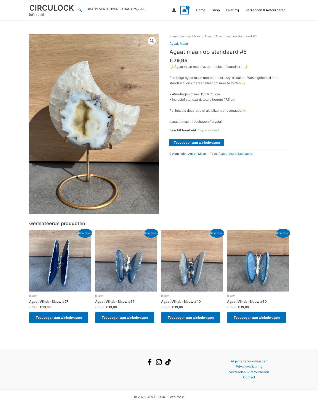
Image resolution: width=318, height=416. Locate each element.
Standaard (245, 153)
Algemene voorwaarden (249, 361)
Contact (249, 377)
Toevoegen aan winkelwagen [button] (59, 318)
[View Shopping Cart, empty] (184, 10)
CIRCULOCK (51, 7)
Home (200, 10)
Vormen (185, 36)
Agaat (208, 36)
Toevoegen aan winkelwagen (197, 142)
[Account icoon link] (174, 10)
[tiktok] (168, 362)
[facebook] (149, 362)
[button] (80, 10)
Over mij (232, 10)
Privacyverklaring (249, 367)
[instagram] (159, 362)
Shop (216, 10)
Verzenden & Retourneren (266, 10)
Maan (198, 36)
